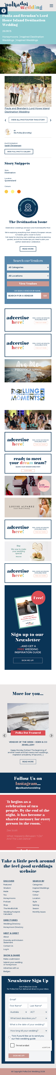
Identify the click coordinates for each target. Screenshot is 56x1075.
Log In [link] (6, 949)
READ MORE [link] (28, 249)
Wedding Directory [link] (11, 924)
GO (45, 295)
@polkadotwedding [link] (28, 788)
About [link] (6, 937)
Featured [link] (7, 885)
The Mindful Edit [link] (10, 908)
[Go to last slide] (4, 735)
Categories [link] (37, 885)
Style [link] (35, 902)
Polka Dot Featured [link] (28, 732)
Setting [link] (36, 905)
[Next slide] (51, 735)
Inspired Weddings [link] (27, 40)
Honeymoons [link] (10, 36)
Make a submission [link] (11, 959)
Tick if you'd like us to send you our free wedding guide (27, 1037)
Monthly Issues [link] (39, 912)
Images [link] (36, 891)
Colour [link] (35, 895)
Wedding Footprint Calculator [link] (11, 913)
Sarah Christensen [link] (13, 146)
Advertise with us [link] (11, 968)
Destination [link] (10, 173)
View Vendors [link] (28, 283)
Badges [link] (6, 971)
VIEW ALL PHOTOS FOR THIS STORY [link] (28, 120)
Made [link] (5, 891)
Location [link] (36, 898)
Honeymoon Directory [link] (13, 927)
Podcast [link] (7, 902)
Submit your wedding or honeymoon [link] (12, 963)
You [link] (5, 895)
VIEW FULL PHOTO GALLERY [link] (19, 152)
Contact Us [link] (8, 946)
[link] (3, 10)
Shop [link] (5, 905)
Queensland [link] (10, 181)
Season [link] (36, 908)
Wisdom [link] (7, 888)
